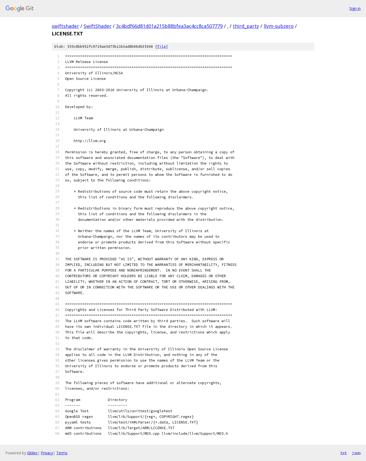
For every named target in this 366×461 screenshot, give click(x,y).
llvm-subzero (279, 26)
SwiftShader (97, 26)
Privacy (47, 452)
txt (343, 452)
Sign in (355, 8)
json (356, 452)
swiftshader (65, 26)
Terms (62, 452)
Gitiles (32, 452)
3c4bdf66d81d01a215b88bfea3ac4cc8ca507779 (169, 26)
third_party (246, 26)
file (161, 46)
